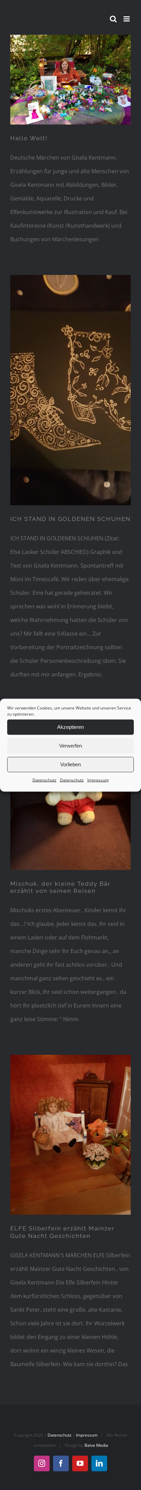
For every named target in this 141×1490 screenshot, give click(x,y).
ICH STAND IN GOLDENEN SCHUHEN (70, 518)
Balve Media (96, 1445)
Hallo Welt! (29, 138)
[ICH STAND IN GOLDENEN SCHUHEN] (70, 390)
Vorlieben (70, 764)
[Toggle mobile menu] (127, 18)
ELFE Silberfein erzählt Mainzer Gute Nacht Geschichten (62, 1232)
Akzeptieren (70, 727)
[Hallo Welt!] (70, 80)
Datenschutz (44, 780)
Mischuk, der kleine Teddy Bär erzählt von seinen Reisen (60, 887)
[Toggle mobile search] (113, 18)
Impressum (98, 780)
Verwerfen (70, 746)
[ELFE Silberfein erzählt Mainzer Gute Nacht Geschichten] (70, 1134)
